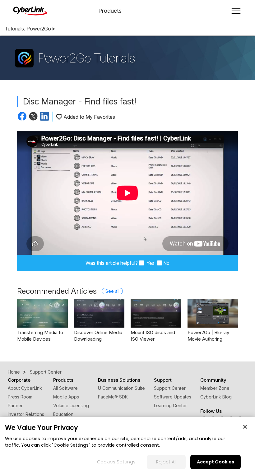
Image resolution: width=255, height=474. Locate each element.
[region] (127, 445)
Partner (15, 405)
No (166, 263)
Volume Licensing (71, 405)
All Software (65, 388)
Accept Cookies (215, 462)
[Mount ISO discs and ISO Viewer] (156, 313)
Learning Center (170, 405)
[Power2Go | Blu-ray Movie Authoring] (213, 313)
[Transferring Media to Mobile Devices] (42, 313)
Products (110, 10)
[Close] (245, 427)
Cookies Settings (116, 462)
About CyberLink (25, 388)
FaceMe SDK (113, 396)
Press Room (20, 396)
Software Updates (172, 396)
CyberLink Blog (216, 396)
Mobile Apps (66, 396)
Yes (150, 263)
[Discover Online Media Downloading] (99, 313)
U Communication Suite (121, 388)
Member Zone (215, 388)
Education (63, 414)
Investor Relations (26, 414)
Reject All (166, 462)
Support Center (170, 388)
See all (112, 291)
